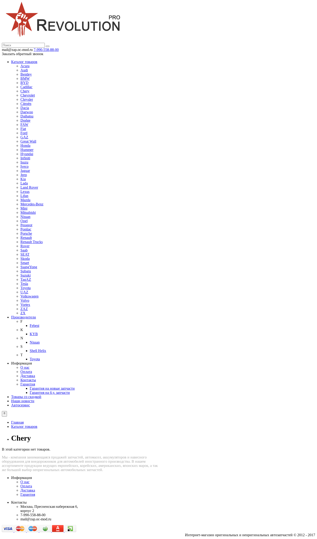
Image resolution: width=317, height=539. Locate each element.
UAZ (24, 292)
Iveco (24, 166)
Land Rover (29, 187)
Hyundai (26, 154)
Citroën (25, 104)
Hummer (26, 150)
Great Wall (28, 141)
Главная (17, 422)
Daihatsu (26, 116)
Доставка (27, 376)
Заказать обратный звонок (22, 54)
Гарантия (27, 384)
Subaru (25, 271)
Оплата (26, 372)
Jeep (23, 175)
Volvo (24, 300)
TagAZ (25, 279)
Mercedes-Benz (31, 204)
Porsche (26, 233)
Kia (23, 179)
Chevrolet (27, 95)
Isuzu (24, 162)
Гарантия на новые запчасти (52, 388)
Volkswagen (29, 296)
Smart (24, 263)
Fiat (23, 129)
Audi (24, 70)
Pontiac (25, 229)
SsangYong (28, 267)
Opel (24, 221)
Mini (23, 208)
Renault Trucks (31, 242)
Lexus (24, 192)
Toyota (25, 288)
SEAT (24, 254)
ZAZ (24, 309)
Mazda (25, 200)
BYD (24, 83)
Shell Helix (38, 351)
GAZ (24, 137)
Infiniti (25, 158)
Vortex (25, 305)
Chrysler (26, 99)
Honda (25, 145)
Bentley (26, 74)
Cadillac (26, 87)
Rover (24, 246)
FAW (24, 125)
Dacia (24, 108)
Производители (23, 317)
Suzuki (25, 275)
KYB (34, 334)
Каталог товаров (24, 62)
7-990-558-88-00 (46, 50)
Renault (26, 238)
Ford (23, 133)
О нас (24, 367)
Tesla (24, 284)
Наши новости (22, 401)
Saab (24, 250)
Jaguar (25, 171)
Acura (24, 66)
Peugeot (26, 225)
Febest (34, 326)
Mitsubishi (28, 212)
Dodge (25, 120)
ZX (23, 313)
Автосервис (20, 405)
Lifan (24, 196)
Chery (24, 91)
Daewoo (26, 112)
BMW (25, 78)
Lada (24, 183)
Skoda (25, 259)
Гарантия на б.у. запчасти (50, 393)
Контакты (28, 380)
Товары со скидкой (26, 397)
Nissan (25, 217)
